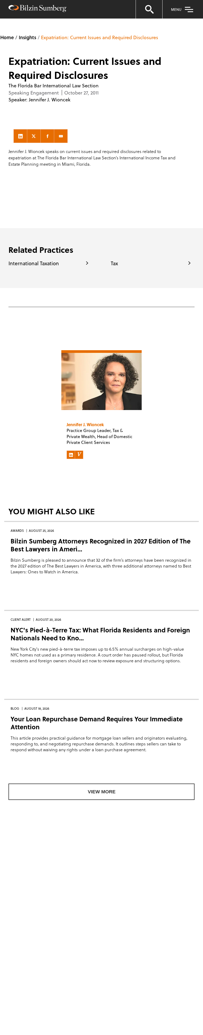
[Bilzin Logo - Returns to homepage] (37, 9)
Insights (27, 37)
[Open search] (149, 9)
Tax (114, 263)
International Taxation (33, 263)
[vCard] (79, 455)
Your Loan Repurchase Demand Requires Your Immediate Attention (97, 722)
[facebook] (47, 136)
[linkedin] (20, 136)
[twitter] (33, 136)
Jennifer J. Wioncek (49, 99)
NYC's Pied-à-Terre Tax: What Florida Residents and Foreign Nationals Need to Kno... (100, 633)
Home (7, 37)
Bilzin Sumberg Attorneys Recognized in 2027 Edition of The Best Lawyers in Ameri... (101, 545)
